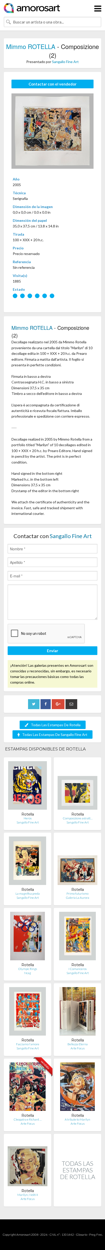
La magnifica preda (28, 893)
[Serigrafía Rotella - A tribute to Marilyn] (77, 1088)
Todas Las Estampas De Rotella (56, 725)
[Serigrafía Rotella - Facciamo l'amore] (27, 1012)
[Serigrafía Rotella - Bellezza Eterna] (77, 1012)
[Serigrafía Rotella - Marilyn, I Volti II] (27, 1163)
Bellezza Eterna (78, 1044)
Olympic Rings (27, 969)
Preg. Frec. (96, 1234)
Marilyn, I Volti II (27, 1195)
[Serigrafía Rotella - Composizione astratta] (77, 787)
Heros (28, 818)
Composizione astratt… (78, 818)
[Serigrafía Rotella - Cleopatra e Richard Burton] (27, 1088)
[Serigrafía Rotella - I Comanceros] (77, 937)
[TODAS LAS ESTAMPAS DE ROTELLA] (77, 1201)
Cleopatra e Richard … (28, 1119)
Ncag (27, 973)
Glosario (81, 1234)
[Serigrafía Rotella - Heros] (27, 787)
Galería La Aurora (77, 898)
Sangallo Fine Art (65, 61)
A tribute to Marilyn (77, 1119)
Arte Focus (78, 1048)
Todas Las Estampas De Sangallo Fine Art (54, 734)
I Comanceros (78, 969)
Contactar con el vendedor (52, 84)
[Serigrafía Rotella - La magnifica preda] (27, 862)
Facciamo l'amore (27, 1044)
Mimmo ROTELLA (30, 46)
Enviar (52, 650)
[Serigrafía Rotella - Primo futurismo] (77, 862)
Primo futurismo (77, 893)
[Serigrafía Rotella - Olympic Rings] (27, 937)
